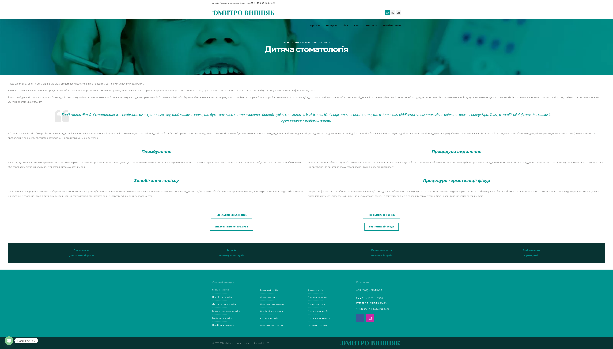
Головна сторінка (291, 42)
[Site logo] (242, 13)
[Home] (354, 343)
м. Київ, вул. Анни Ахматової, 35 (372, 308)
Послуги (305, 42)
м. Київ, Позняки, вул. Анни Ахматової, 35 (232, 3)
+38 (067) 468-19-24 (265, 3)
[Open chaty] (9, 340)
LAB (267, 343)
